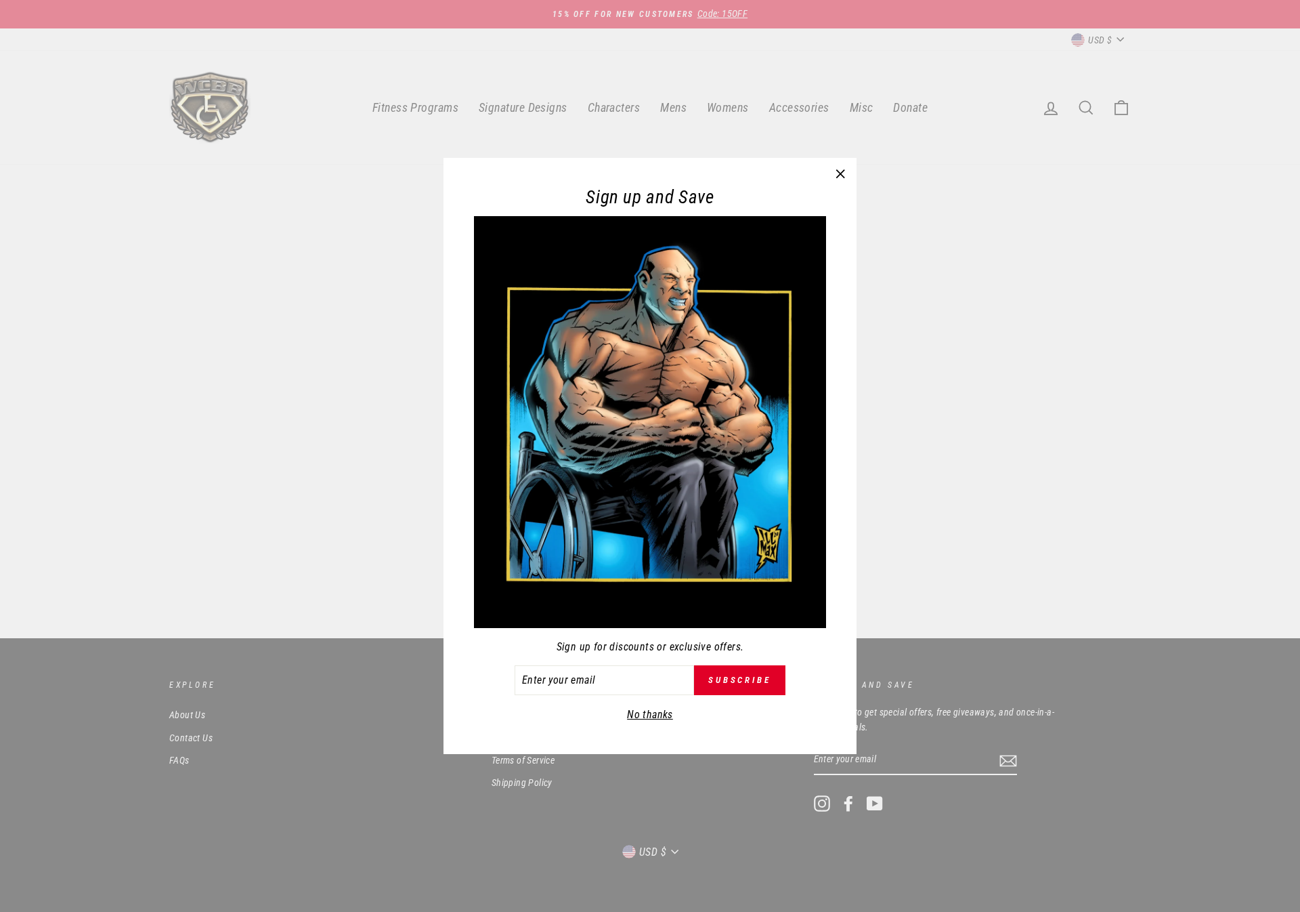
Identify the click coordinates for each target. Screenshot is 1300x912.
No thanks (650, 714)
